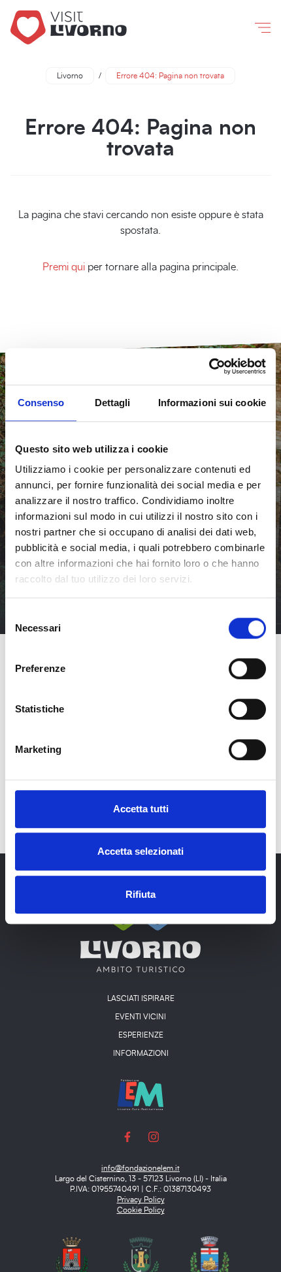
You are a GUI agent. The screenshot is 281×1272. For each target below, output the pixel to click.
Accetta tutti (141, 808)
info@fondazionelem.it (140, 1168)
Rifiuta (140, 894)
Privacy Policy (141, 1199)
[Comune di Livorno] (72, 1266)
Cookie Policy (141, 1210)
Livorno (70, 76)
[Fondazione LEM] (140, 1094)
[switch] (247, 668)
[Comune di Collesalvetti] (141, 1266)
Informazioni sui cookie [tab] (212, 402)
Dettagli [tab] (113, 402)
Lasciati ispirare (140, 998)
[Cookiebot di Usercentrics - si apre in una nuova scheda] (209, 366)
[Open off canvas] (263, 27)
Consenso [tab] (41, 402)
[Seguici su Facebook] (127, 1136)
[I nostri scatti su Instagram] (153, 1136)
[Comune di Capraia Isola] (209, 1266)
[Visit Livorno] (97, 27)
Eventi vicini (140, 1017)
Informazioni (141, 1053)
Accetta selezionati (140, 851)
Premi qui (63, 267)
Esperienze (140, 1035)
